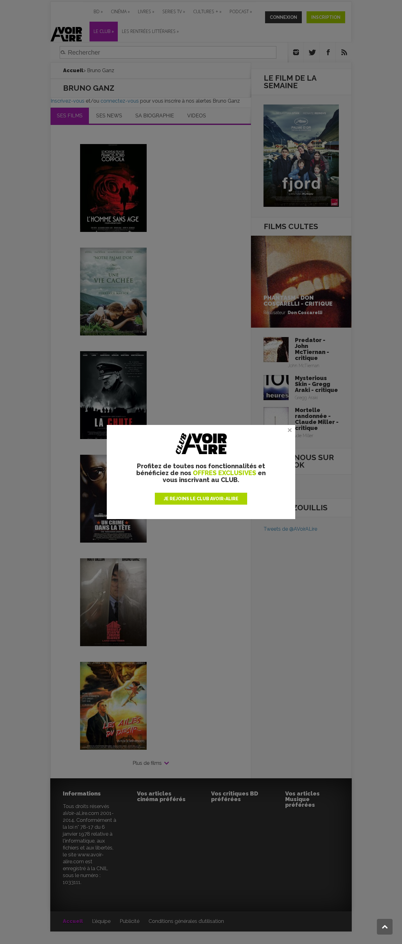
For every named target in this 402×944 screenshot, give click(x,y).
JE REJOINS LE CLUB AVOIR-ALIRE (201, 498)
